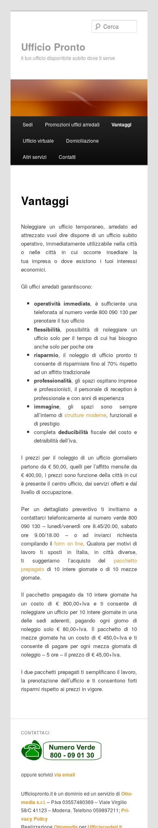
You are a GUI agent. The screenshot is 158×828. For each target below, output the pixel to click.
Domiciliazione (82, 140)
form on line (68, 543)
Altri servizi (35, 156)
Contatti (67, 156)
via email (64, 774)
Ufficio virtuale (38, 140)
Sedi (28, 124)
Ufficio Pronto (53, 46)
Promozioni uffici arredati (72, 124)
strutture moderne (85, 415)
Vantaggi (121, 124)
